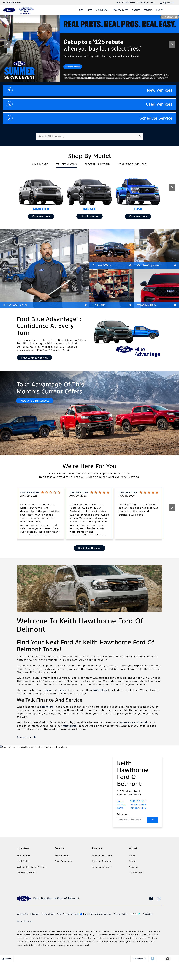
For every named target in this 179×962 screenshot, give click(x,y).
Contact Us (22, 914)
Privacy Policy (120, 914)
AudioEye (148, 914)
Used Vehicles (24, 861)
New (81, 10)
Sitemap (34, 914)
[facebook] (151, 898)
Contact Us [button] (24, 737)
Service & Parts (120, 10)
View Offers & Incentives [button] (34, 400)
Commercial (102, 10)
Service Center (62, 855)
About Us (134, 867)
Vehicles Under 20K (27, 872)
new (48, 690)
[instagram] (159, 898)
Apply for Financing (102, 861)
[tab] (39, 165)
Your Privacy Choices (67, 914)
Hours (132, 855)
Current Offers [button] (101, 265)
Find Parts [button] (98, 305)
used (61, 690)
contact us (100, 690)
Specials (148, 10)
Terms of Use (48, 914)
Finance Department (102, 855)
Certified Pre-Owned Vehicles (32, 867)
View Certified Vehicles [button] (34, 357)
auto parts (70, 725)
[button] (172, 10)
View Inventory (41, 216)
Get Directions (136, 872)
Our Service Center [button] (15, 305)
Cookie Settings (25, 921)
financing (46, 706)
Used (89, 10)
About (159, 10)
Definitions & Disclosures (98, 914)
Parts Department (64, 861)
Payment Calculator (102, 867)
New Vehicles (23, 855)
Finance (136, 10)
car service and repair (133, 722)
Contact (133, 861)
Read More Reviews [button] (89, 548)
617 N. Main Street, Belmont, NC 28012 (137, 3)
